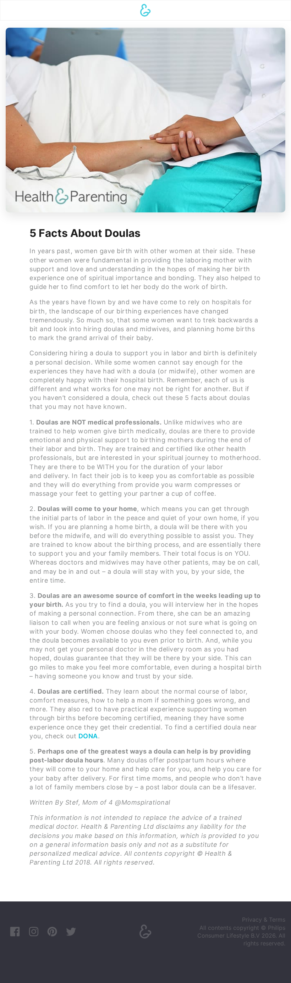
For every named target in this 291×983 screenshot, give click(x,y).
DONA (88, 736)
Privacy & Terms (263, 919)
